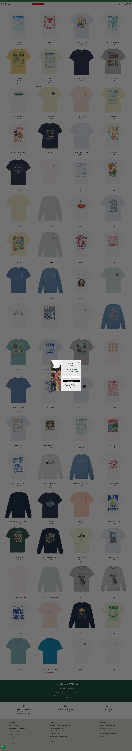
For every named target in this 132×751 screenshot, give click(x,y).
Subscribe (71, 381)
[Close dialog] (80, 362)
